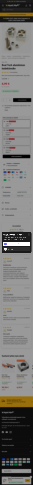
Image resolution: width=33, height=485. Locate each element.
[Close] (29, 234)
